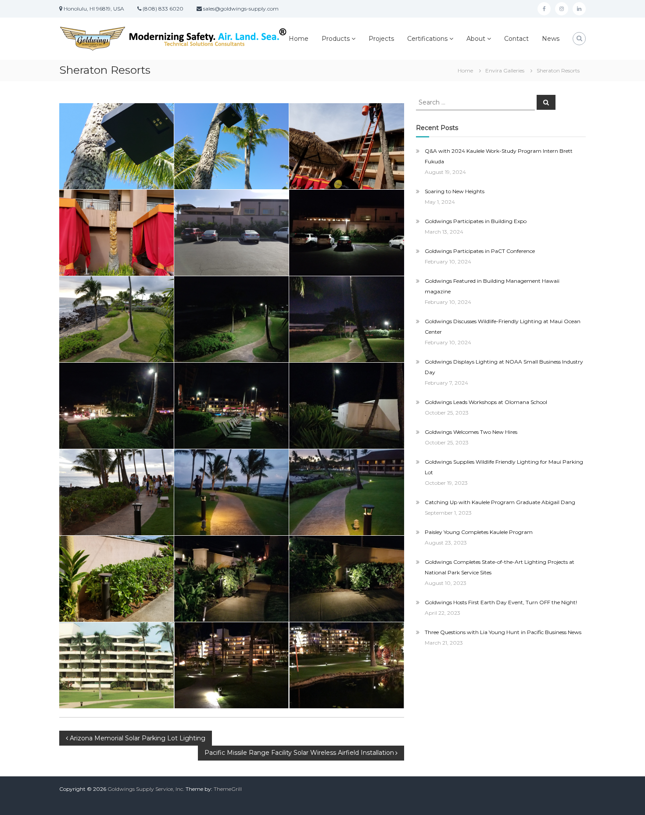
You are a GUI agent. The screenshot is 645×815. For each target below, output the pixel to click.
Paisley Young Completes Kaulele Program (479, 532)
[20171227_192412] (231, 319)
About (475, 39)
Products (336, 39)
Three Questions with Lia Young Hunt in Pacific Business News (503, 632)
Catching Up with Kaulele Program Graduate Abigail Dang (500, 502)
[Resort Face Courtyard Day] (116, 665)
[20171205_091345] (346, 146)
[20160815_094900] (116, 146)
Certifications (427, 39)
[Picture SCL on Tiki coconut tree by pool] (116, 233)
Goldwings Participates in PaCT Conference (480, 251)
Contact (516, 39)
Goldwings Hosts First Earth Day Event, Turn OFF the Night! (501, 602)
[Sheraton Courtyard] (231, 665)
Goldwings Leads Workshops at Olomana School (486, 402)
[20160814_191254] (116, 492)
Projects (381, 39)
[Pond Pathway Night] (116, 406)
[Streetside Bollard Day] (116, 579)
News (550, 39)
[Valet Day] (231, 233)
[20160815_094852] (231, 146)
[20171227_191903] (231, 579)
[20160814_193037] (346, 492)
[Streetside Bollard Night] (346, 579)
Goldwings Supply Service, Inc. (146, 789)
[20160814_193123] (231, 492)
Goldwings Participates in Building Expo (476, 221)
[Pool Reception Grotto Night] (231, 406)
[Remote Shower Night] (346, 406)
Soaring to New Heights (454, 191)
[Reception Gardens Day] (116, 319)
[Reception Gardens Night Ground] (346, 319)
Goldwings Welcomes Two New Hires (471, 432)
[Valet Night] (346, 233)
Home (298, 39)
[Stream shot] (346, 665)
